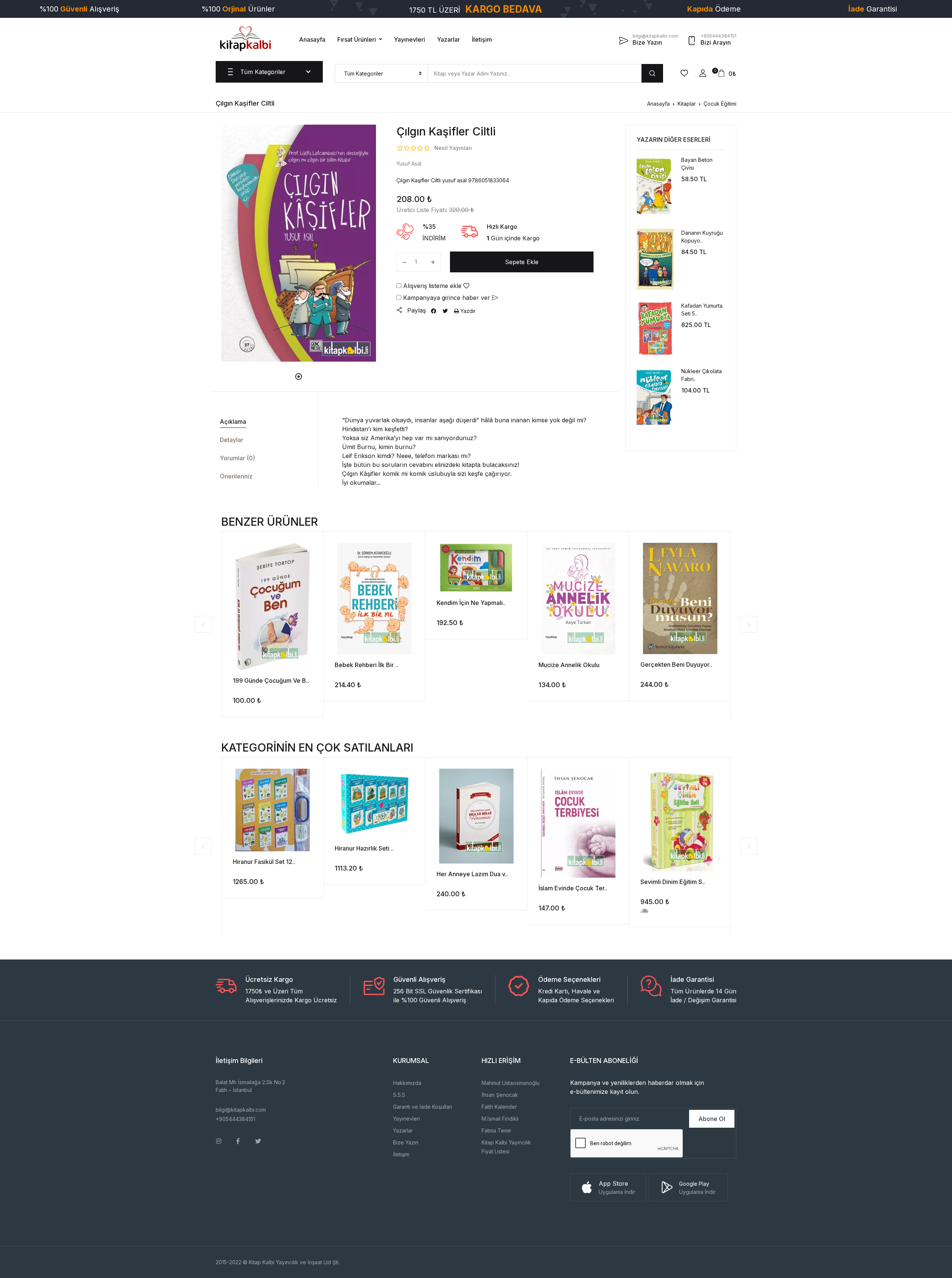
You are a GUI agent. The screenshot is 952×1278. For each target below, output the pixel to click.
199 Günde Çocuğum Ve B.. (271, 680)
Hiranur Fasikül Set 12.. (264, 861)
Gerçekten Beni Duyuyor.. (676, 664)
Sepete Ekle (521, 262)
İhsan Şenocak (500, 1095)
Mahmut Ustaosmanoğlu (511, 1083)
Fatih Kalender (499, 1107)
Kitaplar (687, 103)
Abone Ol (711, 1118)
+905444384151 (235, 1119)
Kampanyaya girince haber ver (446, 297)
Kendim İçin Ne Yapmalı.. (471, 602)
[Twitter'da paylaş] (445, 311)
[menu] (381, 73)
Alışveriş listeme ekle (432, 285)
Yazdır (467, 311)
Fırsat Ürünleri (356, 39)
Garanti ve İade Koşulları (422, 1107)
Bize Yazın (405, 1142)
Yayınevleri (409, 39)
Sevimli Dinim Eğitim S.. (672, 881)
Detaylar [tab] (231, 439)
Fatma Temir (496, 1130)
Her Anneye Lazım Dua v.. (472, 874)
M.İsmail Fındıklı (500, 1118)
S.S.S (399, 1095)
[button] (703, 73)
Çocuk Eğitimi (720, 103)
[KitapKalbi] (245, 39)
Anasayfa (312, 39)
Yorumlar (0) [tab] (237, 458)
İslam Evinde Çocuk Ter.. (572, 888)
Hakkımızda (407, 1083)
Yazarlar (448, 39)
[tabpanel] (298, 243)
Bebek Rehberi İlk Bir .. (366, 665)
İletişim (482, 39)
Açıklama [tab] (233, 421)
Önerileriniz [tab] (236, 476)
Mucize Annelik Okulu (568, 665)
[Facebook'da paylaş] (434, 311)
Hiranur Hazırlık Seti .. (364, 848)
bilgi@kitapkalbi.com (241, 1109)
